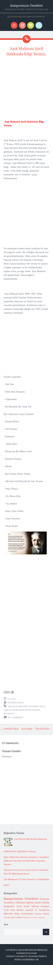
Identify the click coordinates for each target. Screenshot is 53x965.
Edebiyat (20, 902)
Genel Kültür (42, 902)
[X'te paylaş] (10, 692)
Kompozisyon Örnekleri (26, 5)
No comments (15, 717)
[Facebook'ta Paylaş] (12, 692)
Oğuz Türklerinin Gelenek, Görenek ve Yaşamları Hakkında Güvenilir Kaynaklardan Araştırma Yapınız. (26, 861)
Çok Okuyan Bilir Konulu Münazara (30, 839)
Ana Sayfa (26, 728)
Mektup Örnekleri (40, 906)
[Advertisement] (26, 85)
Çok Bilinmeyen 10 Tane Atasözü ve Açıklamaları (26, 879)
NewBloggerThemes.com (26, 959)
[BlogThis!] (7, 692)
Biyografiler (9, 906)
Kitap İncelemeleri (24, 913)
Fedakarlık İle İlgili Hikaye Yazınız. (20, 851)
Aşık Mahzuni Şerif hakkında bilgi (26, 706)
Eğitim (30, 902)
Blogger (32, 953)
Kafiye (7, 885)
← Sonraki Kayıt (10, 728)
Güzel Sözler (23, 906)
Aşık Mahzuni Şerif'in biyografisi (22, 710)
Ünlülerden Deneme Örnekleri (34, 917)
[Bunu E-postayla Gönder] (5, 692)
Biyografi (9, 713)
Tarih (6, 910)
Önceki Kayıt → (43, 728)
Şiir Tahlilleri (17, 917)
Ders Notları (17, 910)
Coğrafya (38, 913)
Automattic (22, 956)
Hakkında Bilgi (15, 702)
